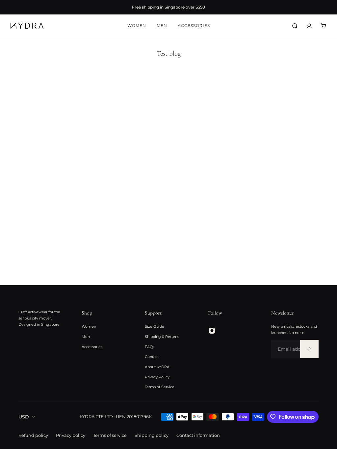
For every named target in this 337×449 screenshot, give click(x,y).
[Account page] (309, 25)
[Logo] (27, 25)
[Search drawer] (295, 25)
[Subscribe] (309, 349)
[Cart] (323, 25)
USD (23, 417)
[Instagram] (212, 330)
